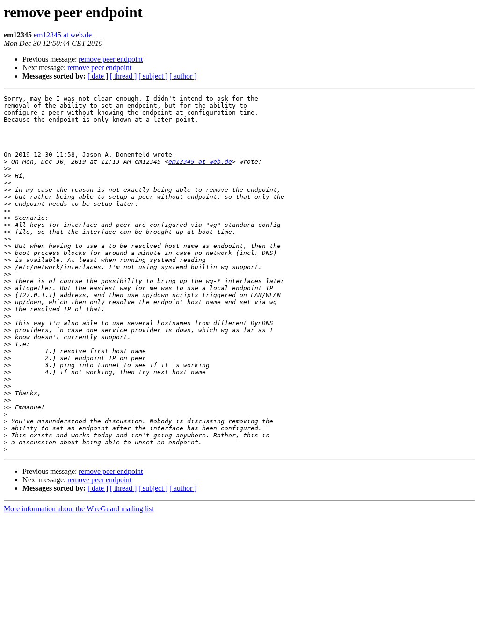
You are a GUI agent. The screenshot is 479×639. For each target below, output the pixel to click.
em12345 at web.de (63, 35)
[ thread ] (123, 76)
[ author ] (182, 76)
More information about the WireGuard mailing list (78, 509)
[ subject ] (152, 76)
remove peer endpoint (111, 59)
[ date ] (97, 76)
